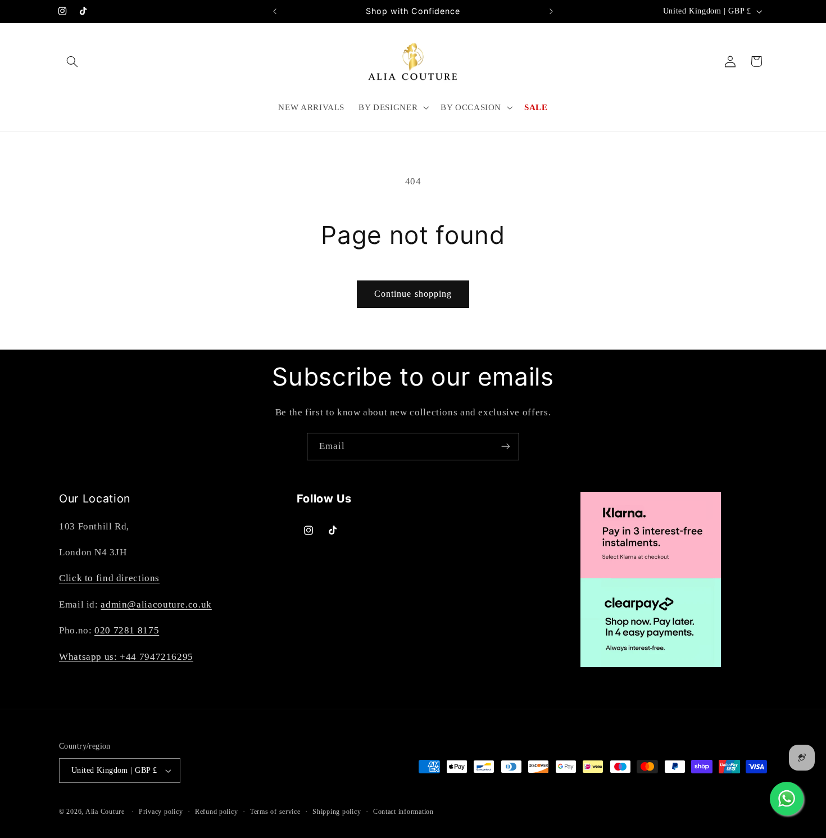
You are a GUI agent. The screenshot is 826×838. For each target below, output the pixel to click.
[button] (72, 61)
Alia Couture (105, 811)
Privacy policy (161, 811)
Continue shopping (413, 293)
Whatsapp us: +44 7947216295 (126, 656)
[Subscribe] (506, 446)
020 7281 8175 (126, 630)
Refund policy (216, 811)
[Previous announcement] (274, 11)
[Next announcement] (551, 11)
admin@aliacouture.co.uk (156, 604)
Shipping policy (336, 811)
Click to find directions (109, 578)
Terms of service (275, 811)
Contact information (403, 811)
